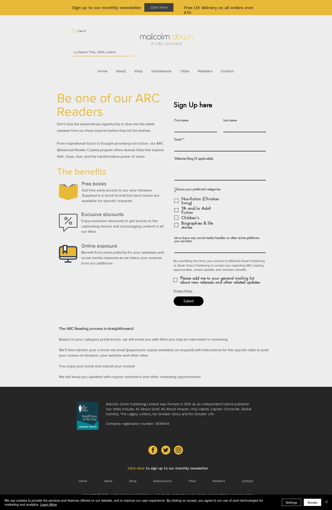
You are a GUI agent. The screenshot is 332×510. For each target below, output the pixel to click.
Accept (312, 502)
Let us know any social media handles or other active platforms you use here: (217, 239)
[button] (80, 31)
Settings (291, 502)
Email (178, 139)
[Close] (326, 502)
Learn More (48, 504)
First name (181, 120)
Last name (230, 120)
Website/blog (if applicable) (193, 158)
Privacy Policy (182, 291)
